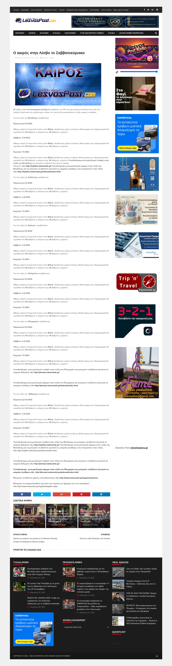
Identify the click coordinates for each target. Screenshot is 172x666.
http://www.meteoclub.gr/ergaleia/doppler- (35, 486)
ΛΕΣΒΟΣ (32, 33)
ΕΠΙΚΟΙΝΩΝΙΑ (94, 10)
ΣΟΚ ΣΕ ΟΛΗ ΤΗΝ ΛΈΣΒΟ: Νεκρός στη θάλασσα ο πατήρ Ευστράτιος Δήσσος (141, 596)
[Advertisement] (137, 424)
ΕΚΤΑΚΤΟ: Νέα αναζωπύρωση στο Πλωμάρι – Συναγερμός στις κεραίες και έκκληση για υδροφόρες (141, 608)
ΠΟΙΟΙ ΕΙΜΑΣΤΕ (36, 10)
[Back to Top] (157, 656)
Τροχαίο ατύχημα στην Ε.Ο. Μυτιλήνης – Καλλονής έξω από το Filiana (141, 584)
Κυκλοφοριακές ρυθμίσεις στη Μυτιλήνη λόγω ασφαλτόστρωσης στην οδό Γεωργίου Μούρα (41, 571)
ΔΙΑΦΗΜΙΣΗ (25, 10)
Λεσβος (51, 58)
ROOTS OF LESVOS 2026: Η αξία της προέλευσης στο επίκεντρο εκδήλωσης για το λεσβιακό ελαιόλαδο (43, 601)
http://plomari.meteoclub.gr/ (47, 372)
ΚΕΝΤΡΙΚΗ (19, 33)
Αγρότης (19, 507)
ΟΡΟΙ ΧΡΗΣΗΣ (106, 10)
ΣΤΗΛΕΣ (111, 33)
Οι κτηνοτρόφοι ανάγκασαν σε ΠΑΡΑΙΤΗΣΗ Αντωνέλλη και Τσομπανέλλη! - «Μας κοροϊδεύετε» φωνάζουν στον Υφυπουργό (92, 516)
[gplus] (153, 10)
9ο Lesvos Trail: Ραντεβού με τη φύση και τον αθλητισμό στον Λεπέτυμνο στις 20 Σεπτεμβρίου (43, 586)
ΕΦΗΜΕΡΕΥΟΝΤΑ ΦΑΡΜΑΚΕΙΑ (77, 10)
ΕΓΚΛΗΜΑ (44, 33)
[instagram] (157, 10)
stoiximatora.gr (139, 447)
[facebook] (144, 10)
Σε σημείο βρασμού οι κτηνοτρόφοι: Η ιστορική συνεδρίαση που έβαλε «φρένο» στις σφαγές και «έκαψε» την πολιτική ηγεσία (61, 516)
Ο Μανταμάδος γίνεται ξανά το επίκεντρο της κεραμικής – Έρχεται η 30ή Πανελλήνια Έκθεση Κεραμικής (141, 620)
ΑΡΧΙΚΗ (16, 10)
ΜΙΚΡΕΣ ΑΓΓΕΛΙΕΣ (50, 10)
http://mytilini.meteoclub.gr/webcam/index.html (39, 172)
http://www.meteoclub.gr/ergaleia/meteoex (79, 478)
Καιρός (45, 58)
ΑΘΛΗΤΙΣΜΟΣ (70, 33)
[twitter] (148, 10)
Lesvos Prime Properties (131, 33)
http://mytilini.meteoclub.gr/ (38, 166)
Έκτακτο (84, 507)
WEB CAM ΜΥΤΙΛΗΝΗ (120, 10)
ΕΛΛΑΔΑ (56, 33)
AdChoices (115, 643)
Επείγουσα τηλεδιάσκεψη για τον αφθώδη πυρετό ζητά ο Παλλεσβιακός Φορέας (29, 518)
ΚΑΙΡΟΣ (61, 10)
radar (55, 486)
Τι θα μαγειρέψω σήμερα (92, 33)
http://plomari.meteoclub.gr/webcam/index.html (56, 385)
